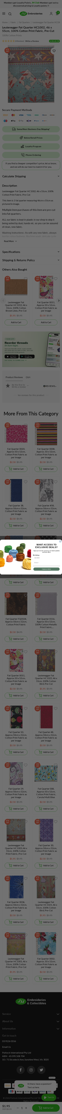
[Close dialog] (60, 541)
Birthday (36, 555)
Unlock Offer (46, 569)
